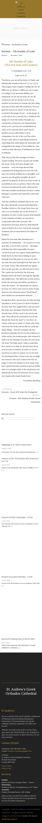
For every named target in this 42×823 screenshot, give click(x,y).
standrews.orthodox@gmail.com (19, 751)
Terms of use (6, 768)
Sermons (23, 28)
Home (16, 28)
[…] (37, 452)
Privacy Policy (7, 766)
